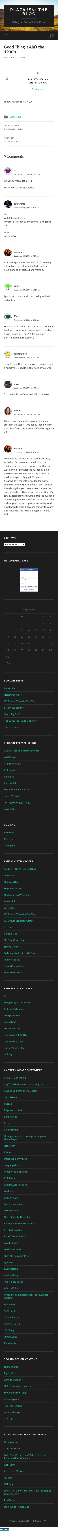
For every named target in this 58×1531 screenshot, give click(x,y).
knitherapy (10, 1191)
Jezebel (8, 1477)
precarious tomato (14, 707)
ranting (34, 586)
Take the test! (38, 89)
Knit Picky (9, 1178)
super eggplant (12, 1399)
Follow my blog (29, 589)
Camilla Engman (12, 1379)
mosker (8, 927)
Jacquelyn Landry (13, 1165)
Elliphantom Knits (13, 1110)
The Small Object (13, 1405)
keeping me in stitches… (16, 1171)
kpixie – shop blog (13, 1203)
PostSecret (10, 1500)
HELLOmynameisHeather (17, 1386)
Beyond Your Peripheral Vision (20, 1090)
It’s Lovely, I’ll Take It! (15, 1471)
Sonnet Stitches (12, 1028)
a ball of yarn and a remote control (22, 750)
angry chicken (11, 1366)
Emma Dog (19, 203)
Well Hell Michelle (13, 972)
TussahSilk (9, 808)
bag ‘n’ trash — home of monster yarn (23, 1084)
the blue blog (11, 1275)
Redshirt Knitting (13, 1229)
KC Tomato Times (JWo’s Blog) (20, 701)
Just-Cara (9, 907)
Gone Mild (9, 875)
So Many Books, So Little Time (20, 953)
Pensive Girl (10, 933)
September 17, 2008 (14, 57)
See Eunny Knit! (12, 1249)
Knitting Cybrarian (14, 1008)
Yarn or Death (11, 1317)
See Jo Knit (10, 1021)
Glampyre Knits (12, 763)
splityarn (8, 1262)
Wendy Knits (11, 1288)
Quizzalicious (15, 117)
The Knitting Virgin (14, 1041)
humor (29, 586)
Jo (15, 170)
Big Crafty (9, 1373)
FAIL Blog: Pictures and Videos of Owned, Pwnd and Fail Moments (26, 1456)
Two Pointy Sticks (13, 1281)
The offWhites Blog (14, 1047)
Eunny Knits (10, 1116)
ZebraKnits (10, 1343)
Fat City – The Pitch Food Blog (20, 868)
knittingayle (20, 353)
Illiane (7, 1152)
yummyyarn (10, 1336)
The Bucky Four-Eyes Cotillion (20, 720)
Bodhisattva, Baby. (13, 128)
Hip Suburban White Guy (17, 894)
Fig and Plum (11, 1129)
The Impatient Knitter (15, 1034)
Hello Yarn (9, 1145)
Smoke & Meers (12, 946)
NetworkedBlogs (26, 569)
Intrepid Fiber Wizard (15, 1158)
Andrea (18, 251)
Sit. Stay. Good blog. (14, 940)
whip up (8, 1418)
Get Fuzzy (9, 1464)
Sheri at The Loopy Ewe (16, 1255)
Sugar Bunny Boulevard (16, 789)
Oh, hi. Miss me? (12, 140)
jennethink (9, 901)
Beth (6, 995)
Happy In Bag (11, 881)
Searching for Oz (12, 714)
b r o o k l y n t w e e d (15, 1077)
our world (9, 776)
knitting (23, 586)
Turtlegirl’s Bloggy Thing (17, 802)
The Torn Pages (12, 726)
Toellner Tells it (12, 959)
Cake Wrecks (11, 1441)
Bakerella (9, 832)
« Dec (8, 663)
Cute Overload (12, 1448)
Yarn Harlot (10, 1310)
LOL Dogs (9, 1484)
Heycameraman (12, 888)
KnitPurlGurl (11, 1197)
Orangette (9, 845)
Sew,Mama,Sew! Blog (15, 1392)
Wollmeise (9, 1304)
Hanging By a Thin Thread (17, 1002)
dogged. (8, 1103)
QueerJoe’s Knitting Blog (17, 1216)
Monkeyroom (11, 1210)
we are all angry (12, 1412)
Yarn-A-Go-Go (12, 1323)
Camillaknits (10, 1097)
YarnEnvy (9, 1330)
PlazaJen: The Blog (29, 11)
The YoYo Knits (12, 795)
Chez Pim (9, 838)
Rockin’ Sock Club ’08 (15, 1236)
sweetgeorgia (11, 1268)
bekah (17, 410)
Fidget (7, 1123)
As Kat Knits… (11, 757)
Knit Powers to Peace (15, 1184)
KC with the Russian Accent (18, 920)
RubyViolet (10, 782)
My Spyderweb (12, 1015)
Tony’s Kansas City (14, 965)
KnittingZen (10, 770)
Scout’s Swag (11, 1242)
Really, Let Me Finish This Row (20, 1223)
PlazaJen (24, 580)
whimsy (8, 1054)
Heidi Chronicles (13, 694)
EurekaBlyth (10, 688)
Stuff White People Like (16, 1506)
